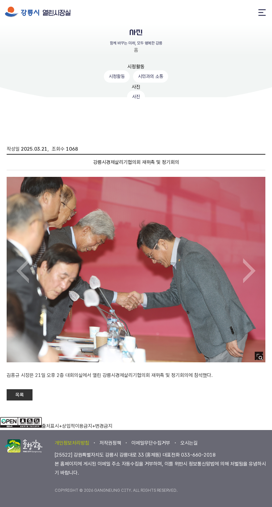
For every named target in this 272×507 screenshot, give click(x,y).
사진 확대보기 (261, 358)
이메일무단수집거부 (150, 443)
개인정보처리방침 (72, 443)
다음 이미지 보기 (249, 270)
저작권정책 (110, 443)
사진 (136, 87)
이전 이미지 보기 (23, 270)
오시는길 (189, 443)
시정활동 (136, 67)
